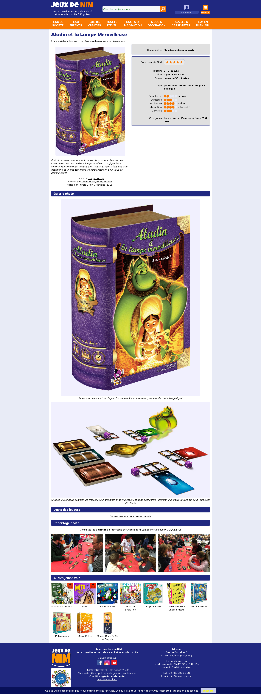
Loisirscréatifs (94, 23)
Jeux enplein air (202, 23)
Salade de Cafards (62, 606)
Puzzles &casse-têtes (181, 23)
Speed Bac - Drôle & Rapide (107, 637)
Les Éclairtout (199, 606)
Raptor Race (153, 606)
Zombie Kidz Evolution (130, 608)
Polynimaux (62, 636)
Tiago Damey (96, 178)
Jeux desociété (57, 23)
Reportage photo (87, 41)
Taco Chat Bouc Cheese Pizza (176, 608)
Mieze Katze (85, 636)
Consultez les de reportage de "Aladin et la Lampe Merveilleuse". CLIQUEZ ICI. (130, 529)
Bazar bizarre (108, 606)
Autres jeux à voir (103, 41)
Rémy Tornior (104, 181)
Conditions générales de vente (107, 676)
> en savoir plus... (107, 679)
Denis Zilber (88, 181)
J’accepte (208, 690)
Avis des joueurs (71, 41)
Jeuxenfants (76, 23)
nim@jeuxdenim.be (181, 676)
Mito (85, 606)
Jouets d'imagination (133, 23)
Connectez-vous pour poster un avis (130, 516)
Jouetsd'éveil (112, 23)
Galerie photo (57, 41)
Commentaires (119, 41)
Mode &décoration (156, 23)
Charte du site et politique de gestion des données (107, 673)
